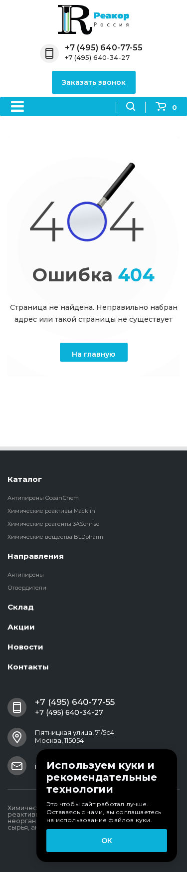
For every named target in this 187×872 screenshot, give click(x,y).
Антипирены (25, 574)
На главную (93, 354)
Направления (35, 556)
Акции (21, 627)
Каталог (24, 479)
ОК (106, 840)
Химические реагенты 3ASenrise (53, 523)
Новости (25, 647)
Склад (20, 607)
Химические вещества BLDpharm (55, 536)
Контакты (28, 666)
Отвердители (26, 587)
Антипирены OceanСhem (43, 497)
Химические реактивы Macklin (51, 510)
